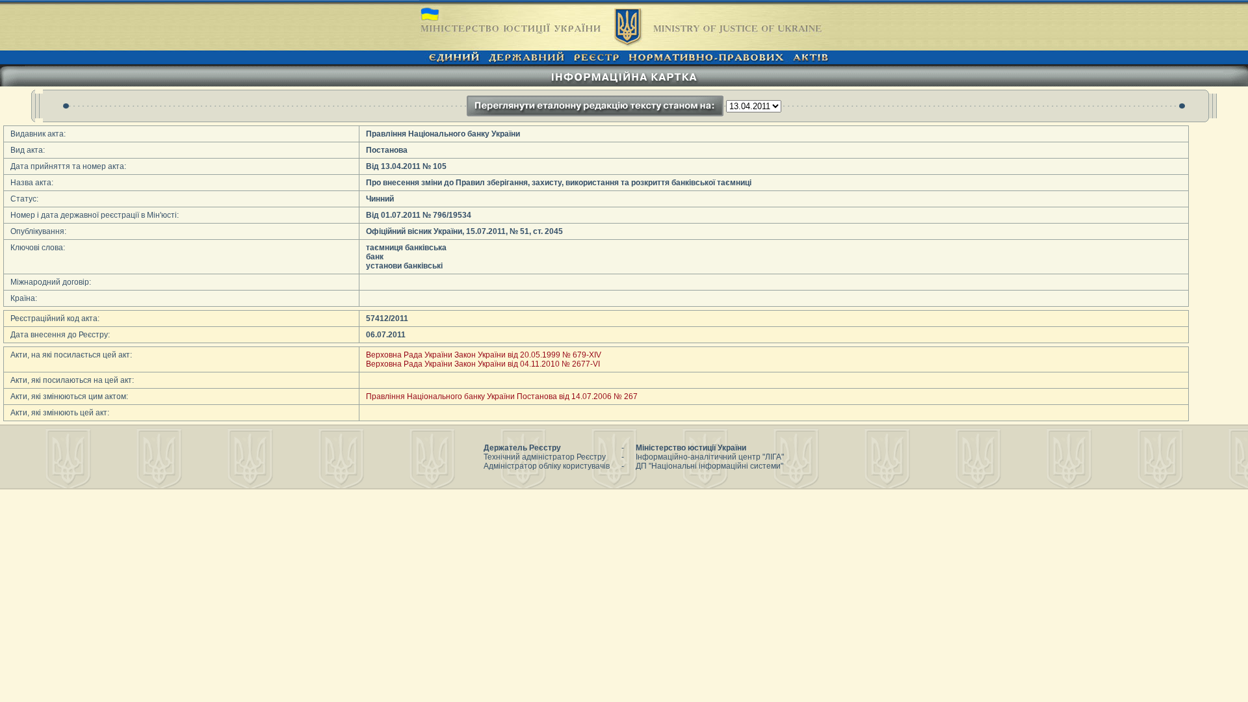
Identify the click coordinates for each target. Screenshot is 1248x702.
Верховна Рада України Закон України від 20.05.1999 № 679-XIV (483, 354)
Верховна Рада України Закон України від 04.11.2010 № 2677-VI (483, 364)
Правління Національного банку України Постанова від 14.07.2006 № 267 (502, 396)
